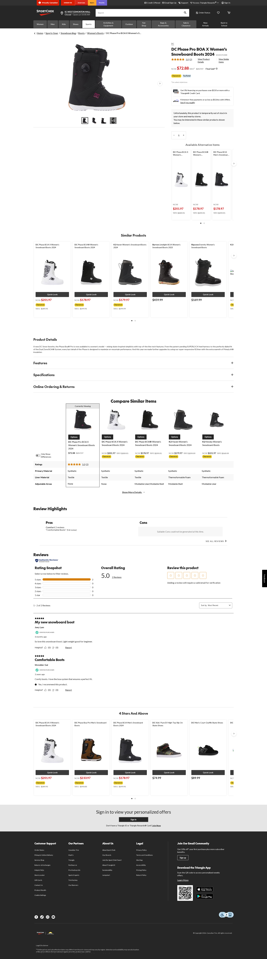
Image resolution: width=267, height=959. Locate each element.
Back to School (224, 24)
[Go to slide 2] (94, 120)
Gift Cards (38, 880)
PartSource (72, 865)
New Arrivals (205, 24)
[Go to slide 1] (84, 120)
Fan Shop (144, 24)
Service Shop (39, 860)
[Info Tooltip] (216, 68)
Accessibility (141, 865)
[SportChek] (81, 3)
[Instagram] (47, 917)
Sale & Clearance (186, 24)
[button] (185, 12)
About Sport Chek (108, 850)
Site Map (139, 860)
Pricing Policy (141, 870)
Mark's (71, 855)
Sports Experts (73, 875)
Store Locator (39, 875)
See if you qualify (187, 102)
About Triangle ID (108, 865)
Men (53, 24)
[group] (51, 304)
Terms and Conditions (144, 855)
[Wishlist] (218, 12)
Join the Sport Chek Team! (112, 860)
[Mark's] (92, 3)
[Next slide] (233, 163)
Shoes (75, 24)
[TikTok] (42, 917)
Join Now (156, 825)
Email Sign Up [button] (170, 3)
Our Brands (106, 855)
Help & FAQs (39, 870)
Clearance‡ (176, 76)
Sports (89, 24)
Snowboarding (68, 33)
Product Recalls (40, 890)
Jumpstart (106, 875)
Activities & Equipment (108, 24)
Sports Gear (51, 33)
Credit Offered (153, 3)
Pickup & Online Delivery (43, 855)
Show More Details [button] (132, 492)
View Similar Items (224, 60)
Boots (81, 33)
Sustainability (107, 870)
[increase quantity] (183, 135)
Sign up (183, 858)
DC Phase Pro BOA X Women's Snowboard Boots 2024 (199, 51)
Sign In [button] (227, 3)
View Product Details (204, 60)
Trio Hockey (72, 880)
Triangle (71, 860)
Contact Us (38, 885)
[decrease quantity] (173, 135)
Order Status (204, 12)
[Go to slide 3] (103, 120)
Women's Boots (95, 33)
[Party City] (101, 3)
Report (68, 647)
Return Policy (141, 875)
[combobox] (218, 605)
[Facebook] (36, 917)
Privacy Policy (141, 850)
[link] (182, 59)
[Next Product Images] (159, 83)
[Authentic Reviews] (47, 561)
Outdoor (129, 24)
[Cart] (229, 12)
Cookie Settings (40, 895)
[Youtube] (53, 917)
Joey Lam (39, 627)
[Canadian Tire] (68, 3)
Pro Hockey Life (74, 870)
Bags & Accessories (163, 24)
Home (40, 33)
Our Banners (73, 885)
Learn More (182, 880)
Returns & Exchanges (42, 865)
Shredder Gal (41, 665)
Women (40, 24)
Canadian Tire (73, 850)
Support (184, 3)
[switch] (39, 455)
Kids (64, 24)
